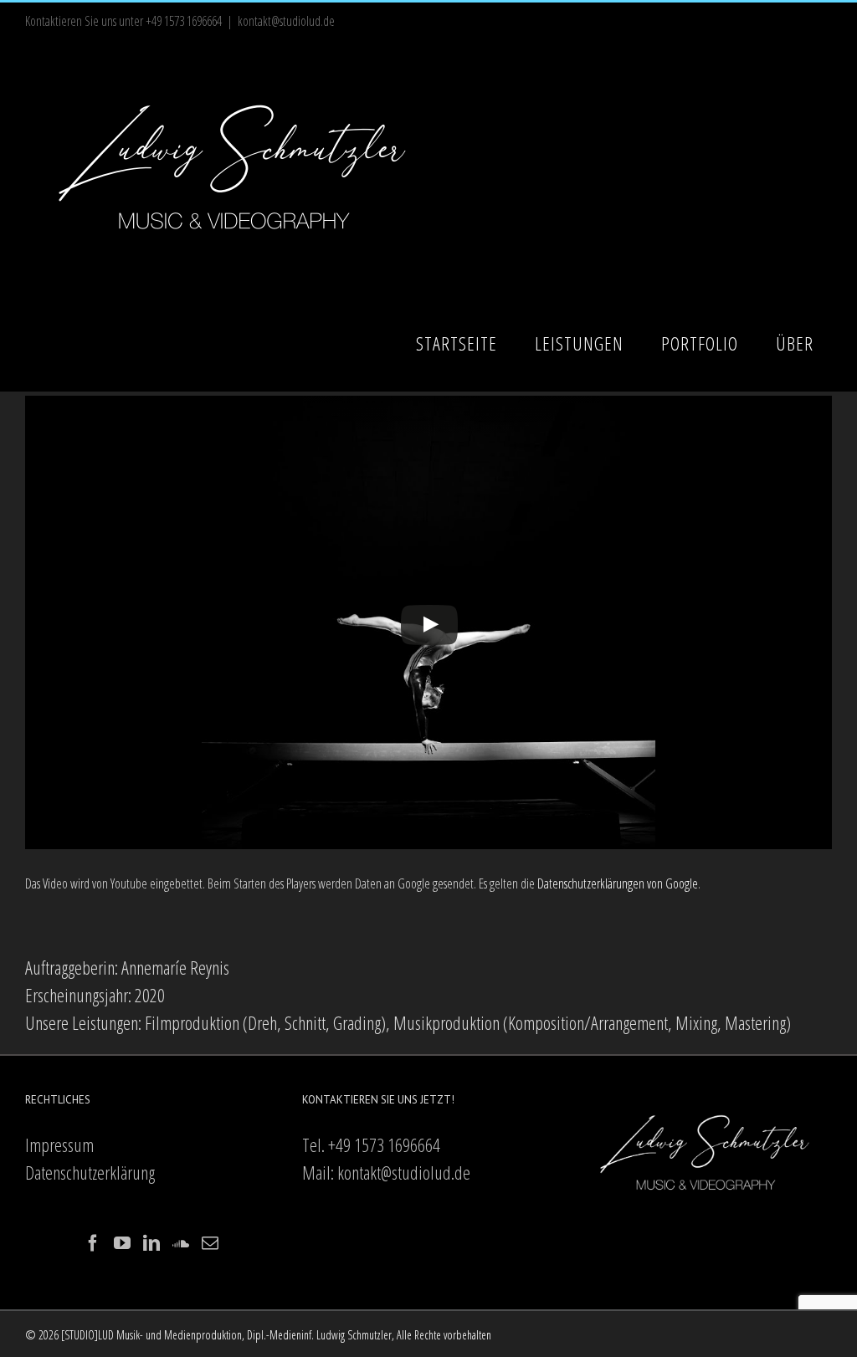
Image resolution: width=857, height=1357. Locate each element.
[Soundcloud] (180, 1243)
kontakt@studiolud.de (286, 21)
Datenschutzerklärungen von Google (617, 883)
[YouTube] (122, 1243)
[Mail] (210, 1243)
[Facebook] (93, 1243)
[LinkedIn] (151, 1243)
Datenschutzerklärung (90, 1172)
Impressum (59, 1144)
